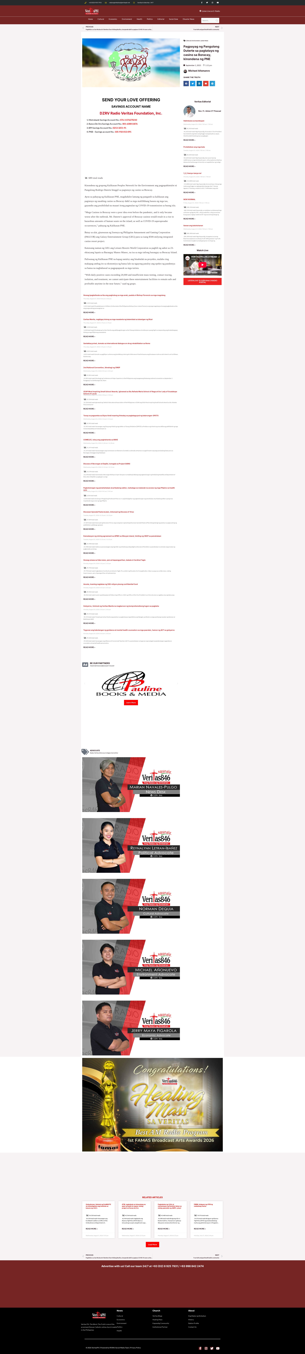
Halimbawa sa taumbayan (193, 121)
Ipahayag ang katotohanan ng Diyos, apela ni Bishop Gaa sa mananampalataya (115, 678)
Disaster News (188, 19)
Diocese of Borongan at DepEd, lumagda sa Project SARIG (106, 464)
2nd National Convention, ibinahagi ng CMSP (101, 367)
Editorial (161, 19)
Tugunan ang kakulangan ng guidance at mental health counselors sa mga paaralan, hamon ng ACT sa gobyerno (129, 630)
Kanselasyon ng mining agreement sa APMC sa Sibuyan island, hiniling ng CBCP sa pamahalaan (122, 536)
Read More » (89, 312)
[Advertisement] (131, 156)
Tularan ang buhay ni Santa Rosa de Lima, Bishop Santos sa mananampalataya (115, 799)
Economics (113, 19)
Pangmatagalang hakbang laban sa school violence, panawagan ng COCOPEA (115, 871)
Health (139, 19)
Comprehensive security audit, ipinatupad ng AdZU (104, 726)
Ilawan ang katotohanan (193, 225)
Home (90, 19)
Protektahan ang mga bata (194, 147)
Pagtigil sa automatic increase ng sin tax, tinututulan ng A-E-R (108, 702)
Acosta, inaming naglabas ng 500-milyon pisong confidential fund (110, 584)
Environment (127, 19)
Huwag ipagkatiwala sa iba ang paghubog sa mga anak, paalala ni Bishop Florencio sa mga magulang (124, 295)
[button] (186, 83)
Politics (150, 19)
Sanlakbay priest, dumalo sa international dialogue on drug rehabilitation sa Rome (116, 343)
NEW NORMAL (189, 199)
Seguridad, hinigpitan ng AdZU (96, 823)
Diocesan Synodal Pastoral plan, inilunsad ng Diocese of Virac (108, 512)
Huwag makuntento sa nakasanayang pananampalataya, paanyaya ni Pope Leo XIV (117, 750)
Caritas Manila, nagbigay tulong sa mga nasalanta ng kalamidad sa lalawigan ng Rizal (117, 319)
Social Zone (173, 19)
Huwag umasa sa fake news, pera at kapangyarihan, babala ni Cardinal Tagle (114, 560)
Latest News (204, 40)
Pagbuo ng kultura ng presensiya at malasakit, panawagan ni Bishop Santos (114, 774)
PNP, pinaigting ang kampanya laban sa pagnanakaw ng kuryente (109, 654)
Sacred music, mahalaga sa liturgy (97, 847)
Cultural (101, 19)
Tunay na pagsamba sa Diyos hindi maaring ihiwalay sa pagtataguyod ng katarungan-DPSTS (120, 416)
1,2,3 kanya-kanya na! (192, 173)
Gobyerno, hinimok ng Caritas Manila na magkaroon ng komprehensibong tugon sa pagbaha (121, 606)
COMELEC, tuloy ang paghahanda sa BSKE (100, 440)
